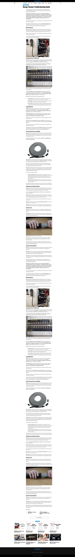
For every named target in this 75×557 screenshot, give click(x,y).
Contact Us (36, 552)
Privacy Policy (41, 552)
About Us (33, 552)
